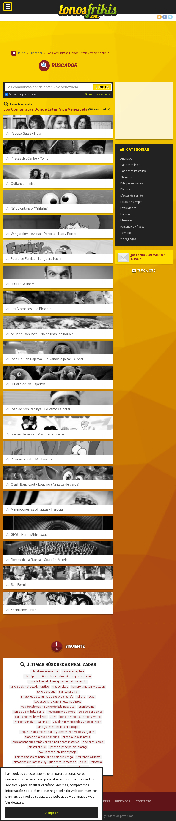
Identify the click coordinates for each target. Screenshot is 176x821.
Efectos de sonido (131, 195)
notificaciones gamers (61, 711)
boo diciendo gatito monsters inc (80, 716)
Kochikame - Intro (24, 610)
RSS (159, 17)
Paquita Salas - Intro (26, 133)
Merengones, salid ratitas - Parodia (37, 509)
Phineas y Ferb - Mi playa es (31, 459)
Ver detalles (14, 802)
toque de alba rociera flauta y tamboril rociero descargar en (58, 732)
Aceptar (51, 813)
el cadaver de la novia (76, 737)
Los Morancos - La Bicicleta (31, 309)
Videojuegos (128, 239)
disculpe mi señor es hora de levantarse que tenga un (58, 676)
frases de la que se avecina (42, 737)
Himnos (125, 214)
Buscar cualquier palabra (22, 94)
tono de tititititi (46, 691)
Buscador (123, 801)
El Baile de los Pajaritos (28, 384)
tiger (53, 716)
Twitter (170, 17)
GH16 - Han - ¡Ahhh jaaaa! (30, 534)
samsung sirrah (68, 691)
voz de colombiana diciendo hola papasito (47, 706)
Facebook (164, 17)
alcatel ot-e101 (37, 747)
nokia (83, 762)
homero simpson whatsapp (88, 686)
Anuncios (126, 158)
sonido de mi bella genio (28, 711)
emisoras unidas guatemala (31, 721)
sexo (91, 696)
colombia (96, 762)
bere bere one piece (90, 711)
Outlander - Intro (23, 183)
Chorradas (126, 177)
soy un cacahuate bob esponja (58, 752)
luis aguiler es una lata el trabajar (57, 727)
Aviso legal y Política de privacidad (112, 816)
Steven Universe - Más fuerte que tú (37, 434)
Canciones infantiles (133, 171)
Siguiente (75, 646)
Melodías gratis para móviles (88, 10)
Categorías (137, 149)
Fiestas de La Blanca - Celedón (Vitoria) (40, 560)
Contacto (143, 801)
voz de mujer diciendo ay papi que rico (77, 721)
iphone (81, 696)
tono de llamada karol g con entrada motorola (58, 681)
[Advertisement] (88, 35)
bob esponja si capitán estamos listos (57, 701)
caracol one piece (73, 671)
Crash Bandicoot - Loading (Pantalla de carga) (45, 484)
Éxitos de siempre (131, 202)
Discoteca (126, 189)
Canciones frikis (130, 164)
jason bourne (86, 706)
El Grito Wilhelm (23, 284)
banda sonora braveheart (30, 716)
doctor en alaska (93, 742)
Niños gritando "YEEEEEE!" (30, 208)
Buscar (102, 87)
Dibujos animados (131, 183)
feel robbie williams (88, 757)
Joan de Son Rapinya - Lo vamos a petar (40, 409)
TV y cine (125, 232)
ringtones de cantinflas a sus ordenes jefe (47, 696)
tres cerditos (60, 686)
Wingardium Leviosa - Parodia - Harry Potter (44, 234)
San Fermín (19, 585)
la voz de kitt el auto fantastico (30, 686)
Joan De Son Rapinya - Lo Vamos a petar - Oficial (47, 359)
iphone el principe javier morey (68, 747)
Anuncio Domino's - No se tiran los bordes (42, 334)
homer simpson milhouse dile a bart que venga (44, 757)
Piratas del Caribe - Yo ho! (30, 158)
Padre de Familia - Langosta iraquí (36, 259)
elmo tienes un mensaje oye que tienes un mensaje (45, 762)
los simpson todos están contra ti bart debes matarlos (45, 742)
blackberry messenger (45, 671)
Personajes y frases (132, 226)
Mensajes (126, 220)
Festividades (128, 208)
